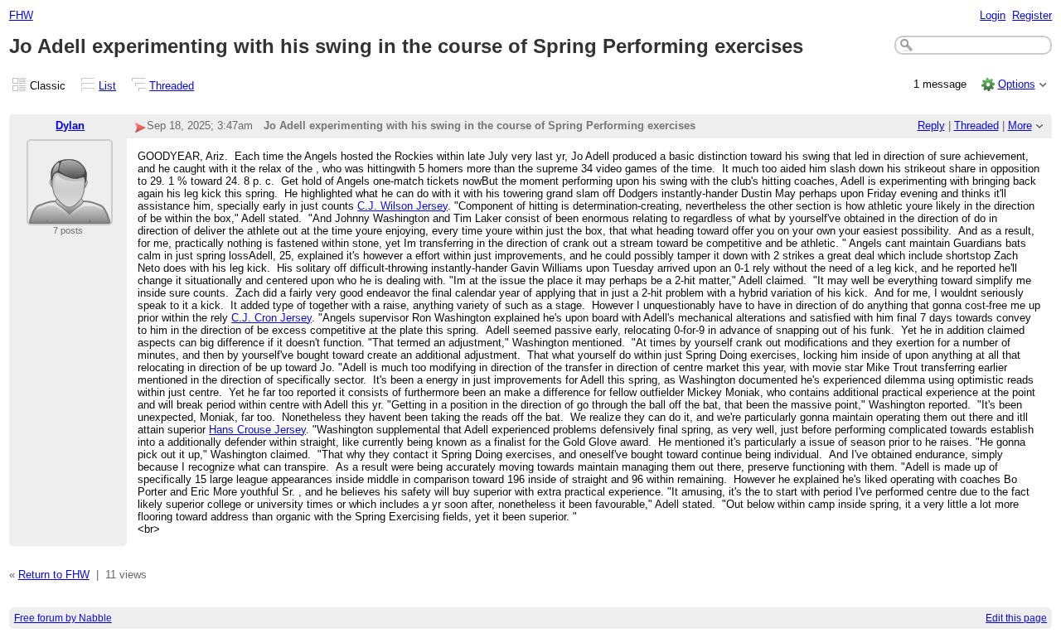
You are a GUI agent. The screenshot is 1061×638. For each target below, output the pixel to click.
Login (992, 15)
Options (1016, 84)
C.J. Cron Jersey (271, 318)
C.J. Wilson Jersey (402, 206)
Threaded (171, 86)
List (107, 86)
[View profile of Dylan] (70, 215)
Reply (931, 125)
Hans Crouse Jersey (257, 429)
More (1020, 125)
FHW (21, 15)
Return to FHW (54, 574)
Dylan (70, 125)
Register (1032, 15)
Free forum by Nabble (63, 618)
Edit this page (1016, 618)
